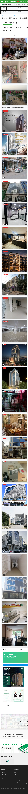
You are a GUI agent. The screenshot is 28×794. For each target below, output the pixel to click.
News (15, 774)
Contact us (3, 774)
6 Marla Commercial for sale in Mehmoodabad (12, 736)
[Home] (2, 1)
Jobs (2, 776)
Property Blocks (14, 1)
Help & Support (4, 778)
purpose (3, 7)
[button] (4, 9)
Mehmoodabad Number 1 (8, 30)
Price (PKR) (4, 11)
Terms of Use (4, 782)
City (8, 7)
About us (3, 772)
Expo (15, 778)
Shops (15, 22)
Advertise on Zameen (5, 780)
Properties (6, 1)
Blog (15, 772)
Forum (15, 776)
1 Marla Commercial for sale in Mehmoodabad (12, 734)
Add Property (17, 782)
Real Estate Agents (18, 780)
